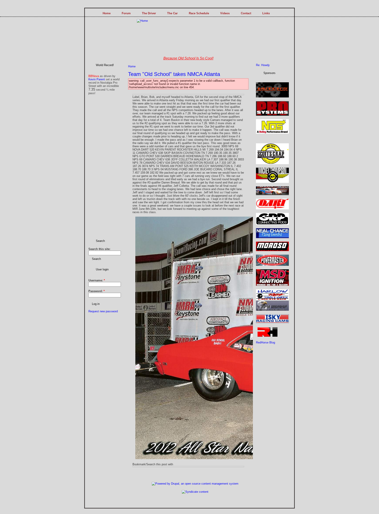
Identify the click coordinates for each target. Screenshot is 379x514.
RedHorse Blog (265, 342)
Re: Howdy (263, 65)
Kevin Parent (96, 79)
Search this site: (99, 249)
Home (132, 66)
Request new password (103, 311)
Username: (96, 280)
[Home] (142, 20)
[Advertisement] (101, 168)
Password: (96, 291)
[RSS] (107, 482)
